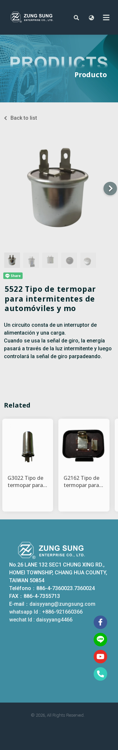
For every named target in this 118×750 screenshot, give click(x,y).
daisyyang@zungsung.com (62, 604)
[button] (76, 17)
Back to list (23, 118)
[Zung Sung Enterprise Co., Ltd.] (37, 17)
